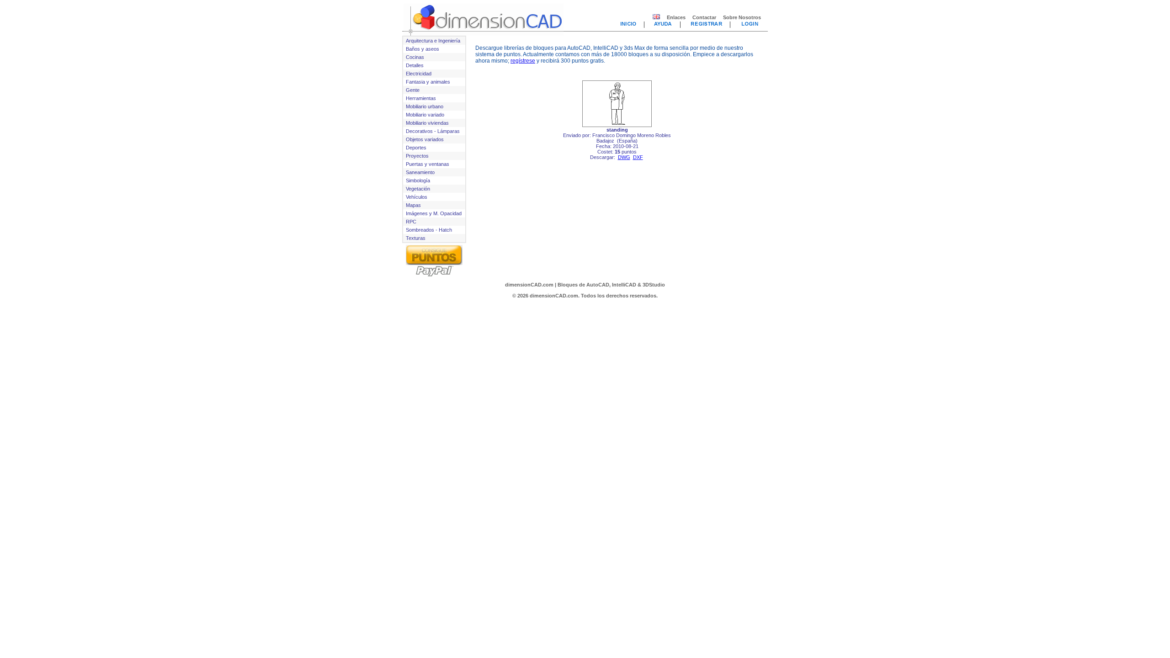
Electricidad (418, 73)
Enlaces (676, 17)
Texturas (415, 238)
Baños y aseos (422, 49)
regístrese (523, 61)
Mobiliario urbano (424, 106)
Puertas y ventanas (427, 164)
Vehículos (416, 197)
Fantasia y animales (428, 82)
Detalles (415, 65)
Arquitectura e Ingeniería (433, 40)
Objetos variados (425, 139)
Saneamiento (420, 172)
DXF (638, 157)
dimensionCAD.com (529, 284)
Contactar (704, 17)
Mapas (413, 205)
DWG (624, 157)
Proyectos (417, 156)
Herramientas (421, 98)
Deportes (416, 147)
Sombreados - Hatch (429, 230)
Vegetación (418, 188)
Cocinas (415, 57)
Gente (413, 90)
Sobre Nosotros (742, 17)
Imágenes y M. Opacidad (434, 213)
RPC (411, 221)
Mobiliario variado (425, 114)
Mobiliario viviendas (427, 123)
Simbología (418, 180)
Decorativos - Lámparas (433, 131)
